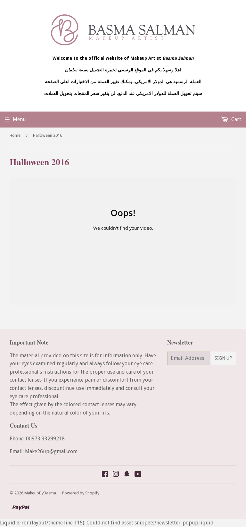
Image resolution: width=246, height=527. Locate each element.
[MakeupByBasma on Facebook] (105, 475)
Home (15, 135)
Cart (235, 119)
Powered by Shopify (80, 493)
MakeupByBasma (40, 493)
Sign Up (223, 357)
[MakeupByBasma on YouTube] (138, 475)
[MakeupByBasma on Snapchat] (127, 475)
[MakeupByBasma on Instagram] (116, 475)
